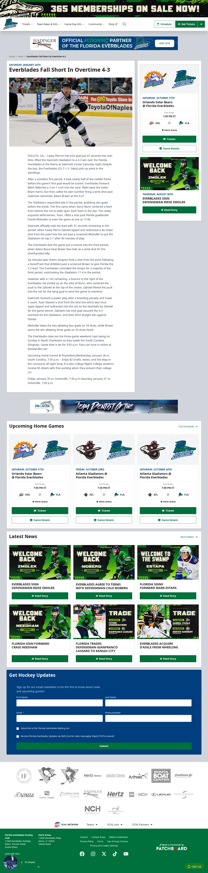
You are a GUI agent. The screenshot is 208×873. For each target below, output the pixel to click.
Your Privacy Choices (117, 841)
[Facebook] (82, 854)
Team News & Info (47, 24)
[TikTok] (115, 854)
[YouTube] (126, 854)
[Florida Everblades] (10, 24)
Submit (104, 746)
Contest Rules (99, 837)
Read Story (170, 210)
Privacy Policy (86, 841)
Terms (100, 841)
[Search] (124, 24)
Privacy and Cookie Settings (104, 845)
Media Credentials (118, 837)
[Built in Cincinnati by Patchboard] (172, 847)
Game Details (171, 148)
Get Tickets (188, 24)
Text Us (196, 866)
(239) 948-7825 (12, 853)
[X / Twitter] (104, 854)
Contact (84, 837)
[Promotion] (104, 8)
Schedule (165, 24)
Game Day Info (73, 24)
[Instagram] (93, 854)
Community (95, 24)
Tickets (26, 24)
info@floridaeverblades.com (19, 858)
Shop (112, 24)
